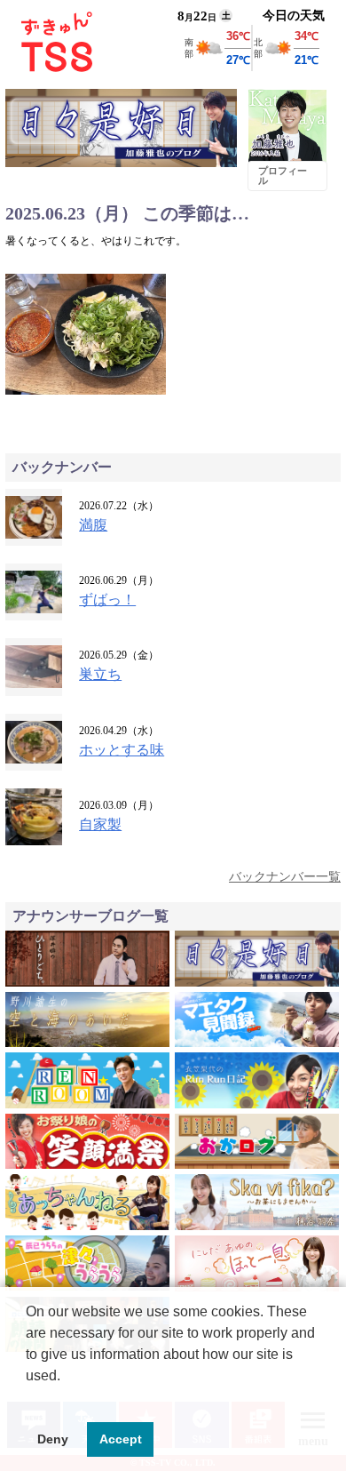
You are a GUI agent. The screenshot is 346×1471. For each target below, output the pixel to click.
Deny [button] (52, 1439)
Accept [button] (120, 1439)
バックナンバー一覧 (285, 876)
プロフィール (282, 175)
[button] (28, 1398)
